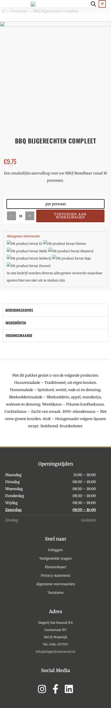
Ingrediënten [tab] (15, 322)
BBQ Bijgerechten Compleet (55, 11)
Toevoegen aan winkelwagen (70, 215)
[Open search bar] (93, 3)
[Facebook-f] (55, 689)
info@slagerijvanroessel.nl (55, 651)
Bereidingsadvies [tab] (19, 310)
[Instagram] (42, 689)
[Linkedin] (69, 689)
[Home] (3, 11)
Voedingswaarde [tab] (18, 335)
